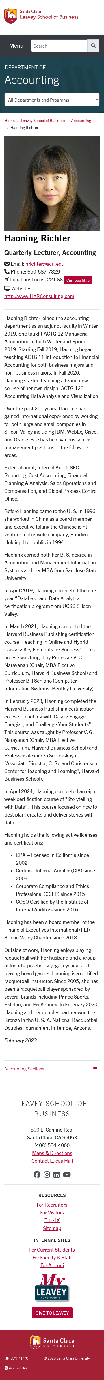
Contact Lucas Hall (52, 1161)
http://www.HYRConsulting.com (39, 296)
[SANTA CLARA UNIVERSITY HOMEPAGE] (52, 1342)
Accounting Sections (24, 1069)
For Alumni (52, 1265)
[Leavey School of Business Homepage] (41, 21)
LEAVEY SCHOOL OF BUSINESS (52, 1108)
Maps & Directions (52, 1153)
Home (9, 120)
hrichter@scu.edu (44, 264)
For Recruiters (52, 1204)
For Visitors (52, 1212)
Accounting (81, 120)
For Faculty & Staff (52, 1257)
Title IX (52, 1220)
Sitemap (52, 1228)
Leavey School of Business (43, 120)
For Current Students (52, 1249)
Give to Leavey (52, 1312)
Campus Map (78, 280)
